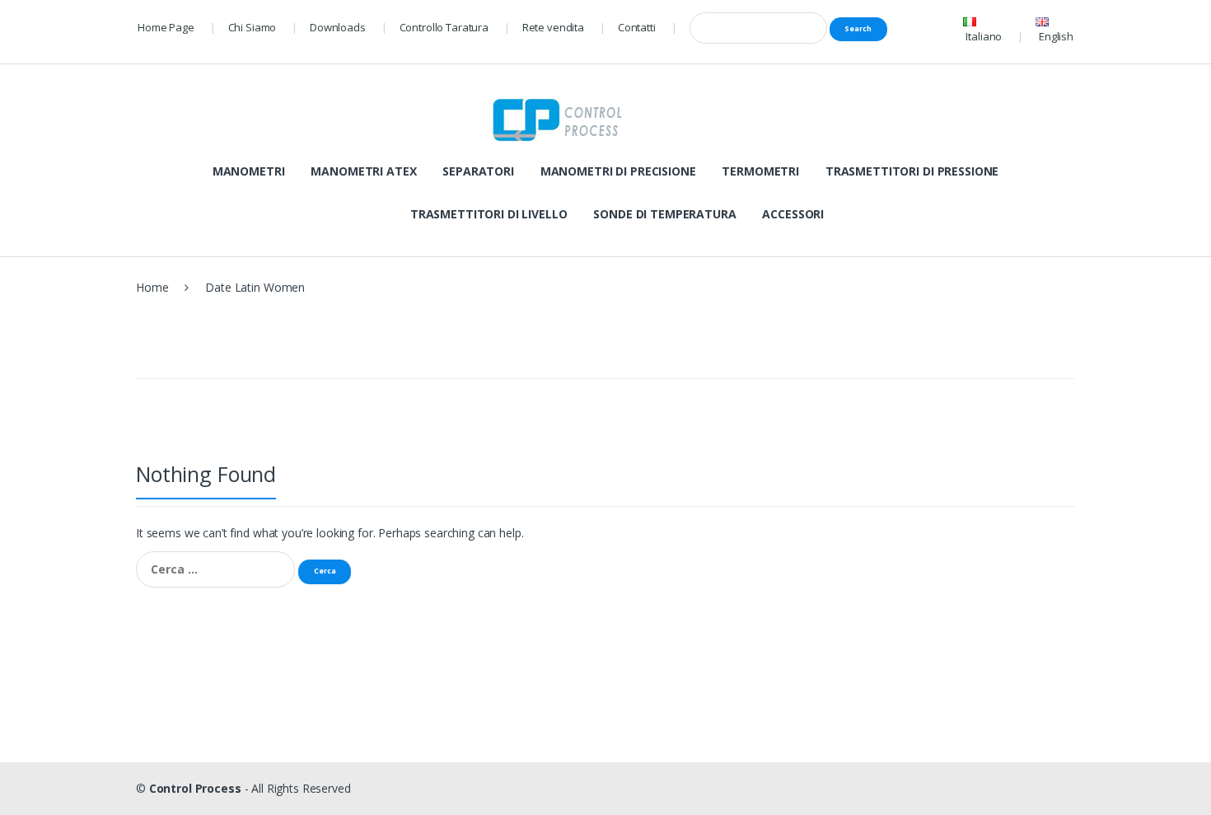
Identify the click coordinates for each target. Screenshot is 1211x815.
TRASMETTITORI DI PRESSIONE (911, 171)
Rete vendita (553, 27)
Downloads (338, 27)
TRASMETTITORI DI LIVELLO (489, 214)
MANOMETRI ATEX (363, 171)
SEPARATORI (478, 171)
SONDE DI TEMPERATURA (664, 214)
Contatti (637, 27)
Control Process (195, 788)
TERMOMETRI (760, 171)
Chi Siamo (252, 27)
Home (152, 287)
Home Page (166, 27)
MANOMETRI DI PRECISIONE (618, 171)
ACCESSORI (793, 214)
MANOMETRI (249, 171)
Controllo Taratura (444, 27)
